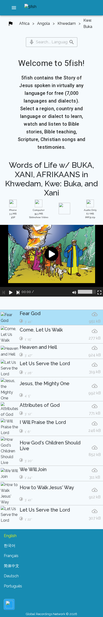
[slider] (87, 292)
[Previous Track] (3, 292)
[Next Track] (18, 292)
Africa (24, 23)
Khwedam (66, 23)
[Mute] (74, 292)
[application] (51, 261)
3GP (13, 214)
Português (13, 586)
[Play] (10, 292)
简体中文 (11, 566)
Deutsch (11, 576)
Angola (43, 23)
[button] (14, 8)
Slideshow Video (38, 214)
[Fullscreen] (99, 292)
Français (11, 555)
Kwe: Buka (87, 23)
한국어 (9, 545)
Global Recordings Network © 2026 (51, 614)
